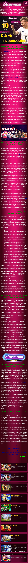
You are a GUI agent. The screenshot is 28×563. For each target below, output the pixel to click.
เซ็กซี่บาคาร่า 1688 (16, 155)
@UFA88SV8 (22, 457)
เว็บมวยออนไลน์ (15, 535)
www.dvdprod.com (21, 554)
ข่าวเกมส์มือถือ (15, 515)
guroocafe (14, 465)
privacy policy (22, 551)
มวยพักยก (14, 556)
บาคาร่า (13, 475)
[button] (26, 3)
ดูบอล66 (13, 546)
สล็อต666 (14, 505)
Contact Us (6, 551)
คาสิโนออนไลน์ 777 (16, 495)
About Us (13, 551)
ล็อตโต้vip (14, 525)
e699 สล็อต (14, 485)
